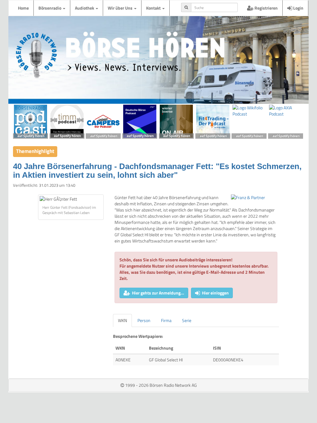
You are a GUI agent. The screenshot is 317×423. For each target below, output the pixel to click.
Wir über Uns (120, 8)
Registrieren (266, 8)
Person (143, 320)
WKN (122, 320)
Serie (186, 320)
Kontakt (154, 8)
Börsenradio (50, 8)
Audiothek (85, 8)
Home (23, 8)
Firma (166, 320)
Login (297, 8)
